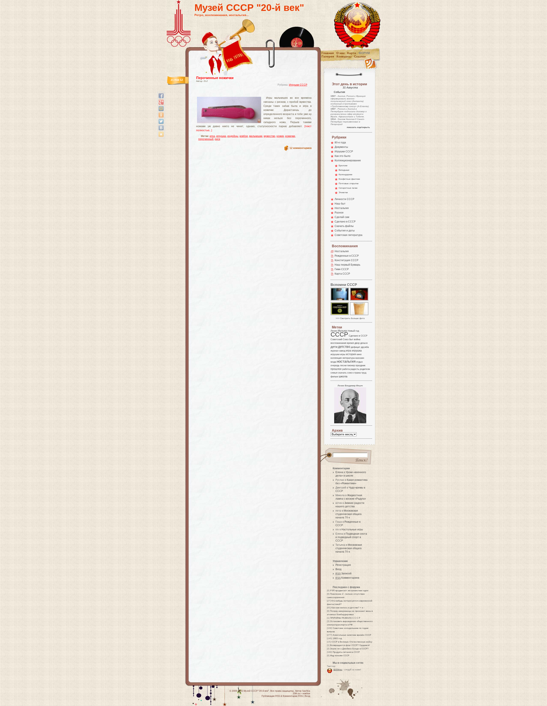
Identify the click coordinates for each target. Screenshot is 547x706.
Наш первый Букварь (347, 264)
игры (342, 354)
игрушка (221, 136)
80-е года (340, 142)
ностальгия (346, 361)
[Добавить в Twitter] (161, 121)
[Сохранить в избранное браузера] (161, 134)
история (351, 354)
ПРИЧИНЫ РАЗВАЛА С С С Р (345, 618)
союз (350, 372)
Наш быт (340, 203)
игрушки (335, 354)
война (357, 339)
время (350, 343)
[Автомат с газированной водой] (340, 300)
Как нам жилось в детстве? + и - (348, 607)
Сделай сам (342, 217)
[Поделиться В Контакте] (161, 127)
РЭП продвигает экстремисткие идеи (349, 590)
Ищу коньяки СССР (339, 655)
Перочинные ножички (215, 78)
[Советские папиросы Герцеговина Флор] (340, 315)
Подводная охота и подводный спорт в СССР (351, 537)
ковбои (244, 136)
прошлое (336, 369)
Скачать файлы (344, 226)
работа (346, 369)
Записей (343, 573)
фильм (334, 376)
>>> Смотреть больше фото (350, 318)
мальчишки (255, 136)
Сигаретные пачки (348, 188)
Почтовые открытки (349, 183)
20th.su (296, 693)
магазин (359, 358)
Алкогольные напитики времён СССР (352, 635)
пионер (351, 365)
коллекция (336, 358)
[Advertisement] (249, 93)
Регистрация (343, 564)
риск (217, 139)
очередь (335, 365)
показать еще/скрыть (358, 127)
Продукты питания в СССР (346, 652)
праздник (360, 365)
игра (212, 136)
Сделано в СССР (345, 221)
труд (363, 372)
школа (343, 376)
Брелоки (343, 165)
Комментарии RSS (293, 696)
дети (334, 347)
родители (365, 369)
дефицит (355, 347)
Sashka (306, 691)
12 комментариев (301, 148)
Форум (364, 53)
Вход (338, 569)
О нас (340, 53)
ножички (290, 136)
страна (357, 372)
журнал (334, 350)
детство (344, 347)
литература (348, 358)
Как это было (342, 155)
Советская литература (348, 235)
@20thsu (337, 669)
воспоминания (338, 343)
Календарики (345, 174)
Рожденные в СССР (347, 255)
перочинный (205, 139)
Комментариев (347, 577)
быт (351, 339)
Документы (341, 147)
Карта (351, 53)
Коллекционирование (348, 160)
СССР (339, 334)
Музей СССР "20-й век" (249, 7)
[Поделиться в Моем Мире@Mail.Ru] (161, 108)
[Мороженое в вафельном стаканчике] (359, 315)
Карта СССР (342, 273)
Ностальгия (342, 208)
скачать (342, 372)
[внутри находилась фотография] (359, 300)
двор (357, 343)
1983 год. (338, 638)
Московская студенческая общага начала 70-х (348, 514)
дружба (365, 347)
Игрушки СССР (298, 84)
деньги (364, 343)
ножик (280, 136)
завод (342, 350)
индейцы (232, 136)
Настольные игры (352, 529)
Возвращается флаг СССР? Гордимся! (350, 645)
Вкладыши (344, 170)
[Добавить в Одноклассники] (161, 115)
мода (333, 361)
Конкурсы (344, 56)
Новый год (353, 330)
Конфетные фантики (349, 179)
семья (334, 372)
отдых (359, 361)
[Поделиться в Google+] (161, 102)
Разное (339, 212)
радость (354, 369)
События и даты (345, 230)
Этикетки (343, 192)
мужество (269, 136)
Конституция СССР (346, 260)
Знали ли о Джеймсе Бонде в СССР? (349, 648)
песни (343, 365)
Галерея (328, 56)
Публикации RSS (271, 696)
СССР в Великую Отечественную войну (351, 642)
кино (359, 354)
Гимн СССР (342, 269)
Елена (339, 472)
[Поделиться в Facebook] (161, 95)
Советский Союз (339, 339)
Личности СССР (344, 199)
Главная (328, 53)
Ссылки (360, 56)
